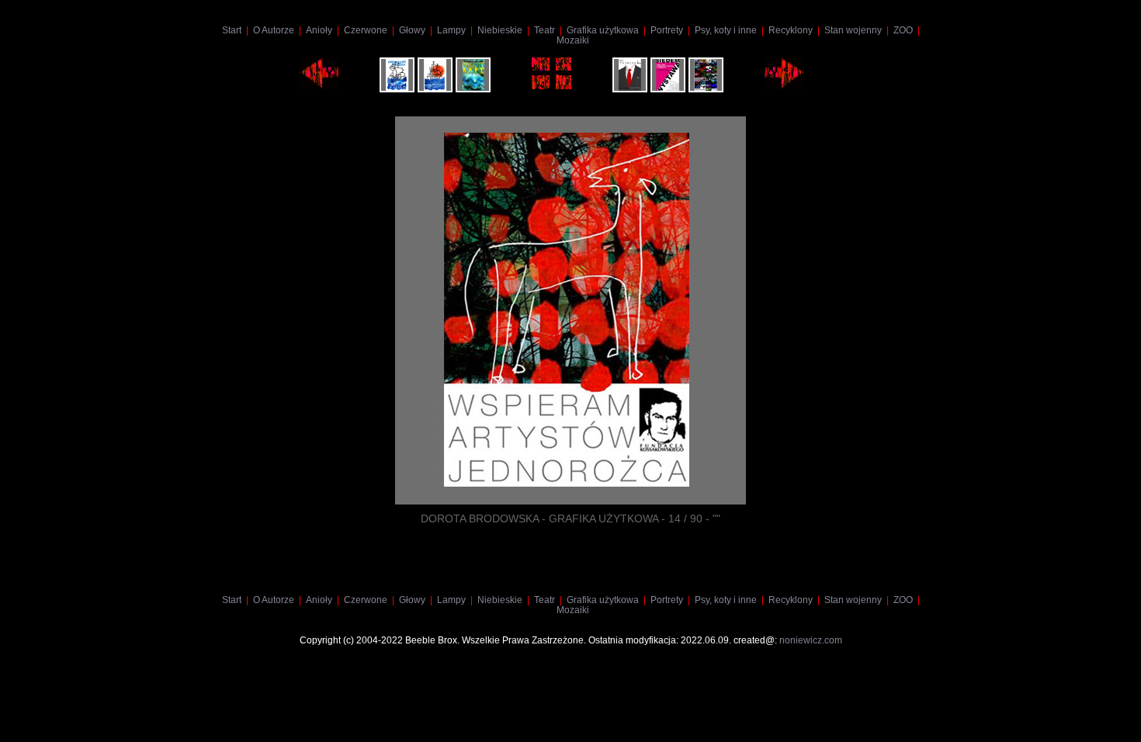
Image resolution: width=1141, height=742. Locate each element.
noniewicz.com (810, 640)
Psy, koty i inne (726, 30)
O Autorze (273, 30)
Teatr (544, 30)
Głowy (412, 30)
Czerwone (365, 30)
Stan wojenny (853, 30)
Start (231, 30)
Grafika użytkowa (603, 30)
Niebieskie (499, 30)
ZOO (903, 30)
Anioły (319, 30)
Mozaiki (573, 40)
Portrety (666, 30)
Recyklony (790, 30)
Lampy (451, 30)
